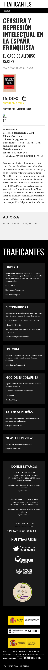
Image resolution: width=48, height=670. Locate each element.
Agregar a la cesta (24, 98)
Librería (12, 267)
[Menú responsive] (44, 4)
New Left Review (19, 438)
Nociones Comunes (22, 377)
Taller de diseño (19, 412)
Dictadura (17, 149)
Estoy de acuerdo (11, 666)
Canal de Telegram (13, 295)
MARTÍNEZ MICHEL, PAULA (18, 67)
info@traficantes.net (24, 526)
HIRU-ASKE (28, 133)
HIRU (15, 129)
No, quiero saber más (33, 658)
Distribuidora (17, 307)
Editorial (13, 349)
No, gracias (24, 666)
